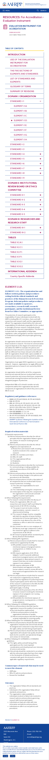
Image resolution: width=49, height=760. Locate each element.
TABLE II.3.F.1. (16, 256)
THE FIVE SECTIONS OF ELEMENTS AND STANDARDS (24, 72)
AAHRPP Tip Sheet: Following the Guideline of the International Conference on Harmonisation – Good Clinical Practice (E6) (26, 422)
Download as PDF (14, 32)
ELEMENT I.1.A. (20, 106)
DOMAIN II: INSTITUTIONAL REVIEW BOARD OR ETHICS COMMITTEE (22, 186)
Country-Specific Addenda (22, 276)
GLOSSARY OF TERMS (20, 86)
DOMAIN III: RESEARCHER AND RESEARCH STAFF (24, 221)
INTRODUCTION (16, 54)
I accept (5, 756)
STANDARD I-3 (17, 149)
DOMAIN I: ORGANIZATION (22, 96)
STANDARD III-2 (17, 232)
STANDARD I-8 (17, 173)
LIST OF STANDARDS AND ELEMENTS (22, 80)
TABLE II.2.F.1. (16, 252)
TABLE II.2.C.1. (16, 247)
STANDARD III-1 (17, 227)
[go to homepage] (25, 4)
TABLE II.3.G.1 (16, 261)
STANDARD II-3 (17, 204)
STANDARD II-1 (17, 195)
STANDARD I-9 (17, 178)
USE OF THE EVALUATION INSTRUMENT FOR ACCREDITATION (22, 62)
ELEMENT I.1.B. (20, 111)
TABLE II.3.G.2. (16, 266)
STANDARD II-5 (17, 214)
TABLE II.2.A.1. (16, 242)
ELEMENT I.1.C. (20, 115)
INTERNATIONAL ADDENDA (22, 271)
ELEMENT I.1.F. (20, 130)
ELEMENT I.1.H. (20, 139)
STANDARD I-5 (17, 158)
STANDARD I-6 (17, 163)
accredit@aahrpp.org (34, 737)
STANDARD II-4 (17, 209)
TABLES (12, 237)
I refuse (13, 756)
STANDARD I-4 (17, 154)
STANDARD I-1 (17, 101)
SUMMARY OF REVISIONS (22, 91)
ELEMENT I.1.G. (20, 135)
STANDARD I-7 (17, 168)
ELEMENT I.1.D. (20, 120)
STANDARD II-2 (17, 199)
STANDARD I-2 (17, 144)
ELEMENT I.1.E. (20, 125)
